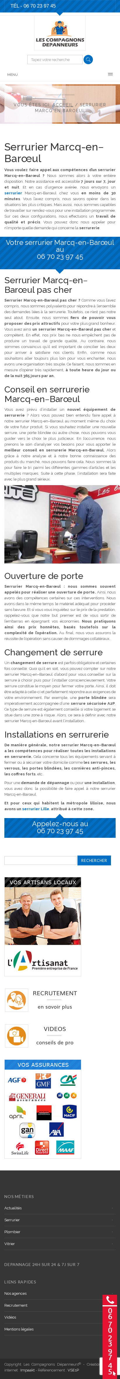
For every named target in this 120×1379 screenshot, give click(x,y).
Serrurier (12, 1220)
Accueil (62, 105)
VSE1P (73, 1370)
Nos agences (15, 1293)
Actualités (13, 1208)
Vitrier (9, 1244)
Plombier (12, 1232)
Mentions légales (18, 1329)
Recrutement (15, 1305)
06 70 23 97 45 (40, 6)
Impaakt (27, 1370)
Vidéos (10, 1317)
